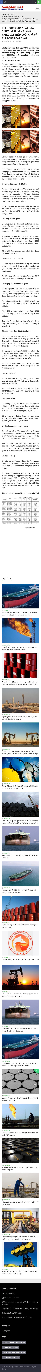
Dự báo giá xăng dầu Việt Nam (14, 1342)
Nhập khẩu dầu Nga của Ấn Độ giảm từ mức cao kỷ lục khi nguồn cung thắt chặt (19, 1273)
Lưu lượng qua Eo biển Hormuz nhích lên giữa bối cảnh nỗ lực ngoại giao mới (19, 891)
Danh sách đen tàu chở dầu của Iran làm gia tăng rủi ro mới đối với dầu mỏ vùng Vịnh (20, 1030)
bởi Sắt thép (7, 41)
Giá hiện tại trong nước (11, 1357)
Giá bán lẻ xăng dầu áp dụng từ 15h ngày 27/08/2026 (20, 959)
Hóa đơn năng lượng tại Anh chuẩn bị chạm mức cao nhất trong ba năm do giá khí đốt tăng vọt (20, 1238)
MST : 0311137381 (8, 1294)
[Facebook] (1, 2)
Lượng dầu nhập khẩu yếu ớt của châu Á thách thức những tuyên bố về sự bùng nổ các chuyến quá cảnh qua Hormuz (20, 822)
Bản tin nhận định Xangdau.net (14, 1352)
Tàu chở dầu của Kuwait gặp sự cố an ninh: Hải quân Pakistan (20, 857)
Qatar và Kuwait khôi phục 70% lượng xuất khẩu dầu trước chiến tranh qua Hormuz (20, 787)
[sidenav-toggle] (37, 8)
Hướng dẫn (6, 1331)
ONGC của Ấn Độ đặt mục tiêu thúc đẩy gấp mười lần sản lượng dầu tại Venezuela (20, 995)
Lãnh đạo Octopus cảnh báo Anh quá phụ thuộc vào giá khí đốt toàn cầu (20, 1134)
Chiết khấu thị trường (10, 1347)
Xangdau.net (24, 1367)
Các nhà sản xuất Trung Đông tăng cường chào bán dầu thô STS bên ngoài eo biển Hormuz (20, 1064)
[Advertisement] (20, 551)
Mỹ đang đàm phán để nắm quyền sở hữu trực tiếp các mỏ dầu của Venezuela (19, 718)
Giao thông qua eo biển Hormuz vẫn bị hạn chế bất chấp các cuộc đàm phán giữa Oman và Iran (19, 614)
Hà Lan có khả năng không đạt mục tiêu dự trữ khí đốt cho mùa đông (20, 1203)
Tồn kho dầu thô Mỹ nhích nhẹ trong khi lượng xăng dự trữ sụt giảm (19, 1168)
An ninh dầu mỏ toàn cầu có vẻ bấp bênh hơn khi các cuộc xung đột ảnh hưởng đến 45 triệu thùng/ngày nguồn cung (20, 683)
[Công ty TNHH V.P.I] (12, 8)
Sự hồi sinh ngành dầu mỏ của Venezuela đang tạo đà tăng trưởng (19, 926)
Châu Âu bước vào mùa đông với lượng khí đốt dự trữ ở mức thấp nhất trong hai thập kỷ (20, 648)
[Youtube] (5, 2)
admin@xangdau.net (11, 1298)
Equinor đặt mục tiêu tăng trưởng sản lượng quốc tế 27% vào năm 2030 (20, 1099)
